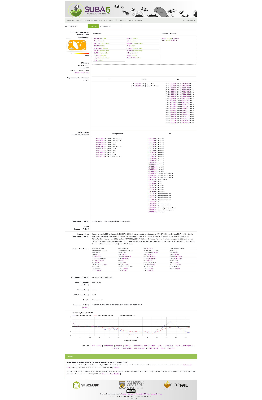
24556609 (173, 84)
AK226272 (150, 248)
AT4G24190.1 (153, 173)
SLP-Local (130, 53)
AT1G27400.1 (153, 210)
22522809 (138, 86)
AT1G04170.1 (153, 144)
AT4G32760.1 (185, 120)
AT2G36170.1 (100, 157)
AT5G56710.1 (100, 150)
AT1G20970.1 (185, 102)
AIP (93, 346)
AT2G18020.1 (153, 159)
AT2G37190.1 (185, 88)
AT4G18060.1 (185, 86)
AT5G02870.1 (185, 118)
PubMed (116, 367)
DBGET (128, 346)
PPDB (178, 346)
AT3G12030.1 (185, 100)
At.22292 (125, 269)
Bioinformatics (107, 374)
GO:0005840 (175, 254)
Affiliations (136, 20)
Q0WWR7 (155, 252)
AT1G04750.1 (153, 206)
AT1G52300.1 (100, 144)
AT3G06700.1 (100, 140)
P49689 (97, 262)
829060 (98, 254)
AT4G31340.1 (153, 177)
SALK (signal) (153, 348)
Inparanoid (137, 346)
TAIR (163, 40)
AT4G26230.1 (185, 92)
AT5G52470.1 (185, 108)
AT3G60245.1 (100, 142)
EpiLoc (129, 41)
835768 (124, 254)
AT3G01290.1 (185, 104)
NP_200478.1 (151, 265)
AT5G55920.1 (185, 112)
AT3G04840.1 (153, 146)
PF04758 (123, 262)
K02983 (122, 260)
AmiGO (164, 38)
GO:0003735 (149, 254)
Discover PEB (188, 20)
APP (99, 346)
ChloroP (96, 41)
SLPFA (96, 53)
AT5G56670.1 (179, 256)
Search (78, 20)
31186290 (138, 84)
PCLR (128, 46)
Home (69, 20)
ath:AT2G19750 (151, 258)
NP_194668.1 (125, 265)
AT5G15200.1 (185, 106)
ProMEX (116, 348)
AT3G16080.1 (100, 146)
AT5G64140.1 (100, 148)
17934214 (175, 38)
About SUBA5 (99, 20)
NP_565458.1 (177, 265)
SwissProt (171, 348)
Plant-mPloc (98, 48)
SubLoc (129, 55)
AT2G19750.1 (127, 256)
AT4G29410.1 (185, 114)
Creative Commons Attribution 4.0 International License (141, 394)
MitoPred (97, 43)
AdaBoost (97, 38)
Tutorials (87, 20)
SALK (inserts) (139, 348)
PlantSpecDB (188, 346)
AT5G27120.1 (185, 94)
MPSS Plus (169, 346)
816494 (176, 252)
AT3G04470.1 (185, 110)
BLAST (85, 307)
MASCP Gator (149, 346)
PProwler (130, 50)
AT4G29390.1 (152, 256)
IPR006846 (125, 258)
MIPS (160, 346)
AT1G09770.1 (185, 90)
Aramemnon (108, 346)
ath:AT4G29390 (177, 258)
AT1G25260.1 (153, 169)
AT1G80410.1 (185, 123)
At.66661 (99, 271)
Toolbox (111, 20)
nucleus (103, 38)
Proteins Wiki (126, 348)
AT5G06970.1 (185, 116)
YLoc (95, 60)
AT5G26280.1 (185, 96)
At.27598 (150, 269)
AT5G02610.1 (153, 140)
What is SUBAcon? (81, 73)
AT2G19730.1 (153, 157)
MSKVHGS (149, 260)
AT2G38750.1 (153, 208)
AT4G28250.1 (185, 84)
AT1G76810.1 (185, 98)
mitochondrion (105, 43)
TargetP (96, 58)
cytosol (102, 46)
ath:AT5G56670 (99, 260)
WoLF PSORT (131, 58)
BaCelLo (129, 38)
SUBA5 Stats (123, 20)
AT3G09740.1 (153, 193)
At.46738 (177, 269)
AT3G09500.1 (100, 152)
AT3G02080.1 (153, 150)
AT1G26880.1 (100, 138)
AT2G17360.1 (153, 161)
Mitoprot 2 (130, 43)
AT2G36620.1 (100, 154)
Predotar (129, 48)
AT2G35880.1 (153, 138)
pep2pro (119, 346)
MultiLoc (97, 46)
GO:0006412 (97, 256)
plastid (102, 41)
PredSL (96, 50)
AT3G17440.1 (153, 200)
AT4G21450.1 (153, 198)
